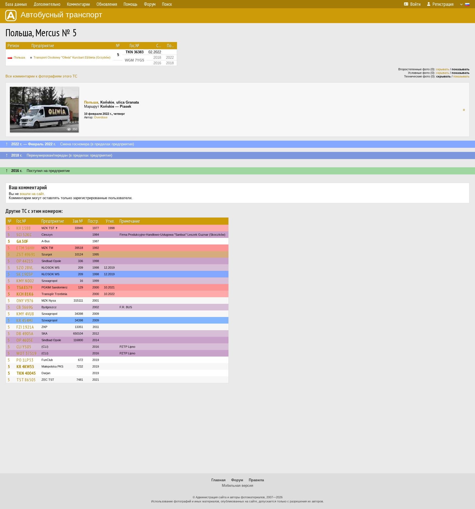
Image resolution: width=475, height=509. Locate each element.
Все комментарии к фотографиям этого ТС (41, 76)
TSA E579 (24, 287)
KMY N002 (25, 280)
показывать (461, 76)
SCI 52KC (24, 234)
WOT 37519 (26, 353)
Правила (256, 480)
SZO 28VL (24, 267)
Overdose (100, 117)
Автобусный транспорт (61, 14)
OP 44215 (24, 261)
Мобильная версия (237, 485)
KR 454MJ (24, 320)
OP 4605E (24, 340)
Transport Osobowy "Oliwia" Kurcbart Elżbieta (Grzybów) (72, 57)
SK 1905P (24, 274)
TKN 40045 (26, 373)
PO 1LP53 (25, 360)
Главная (218, 480)
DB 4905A (25, 333)
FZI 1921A (25, 327)
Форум (237, 480)
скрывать (442, 69)
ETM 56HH (25, 248)
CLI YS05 (23, 346)
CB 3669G (24, 307)
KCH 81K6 (25, 294)
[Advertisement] (237, 430)
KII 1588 (23, 228)
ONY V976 (25, 300)
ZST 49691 (25, 254)
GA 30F (22, 241)
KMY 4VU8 (25, 313)
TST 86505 (26, 379)
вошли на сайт (32, 194)
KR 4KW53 (25, 366)
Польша (19, 57)
